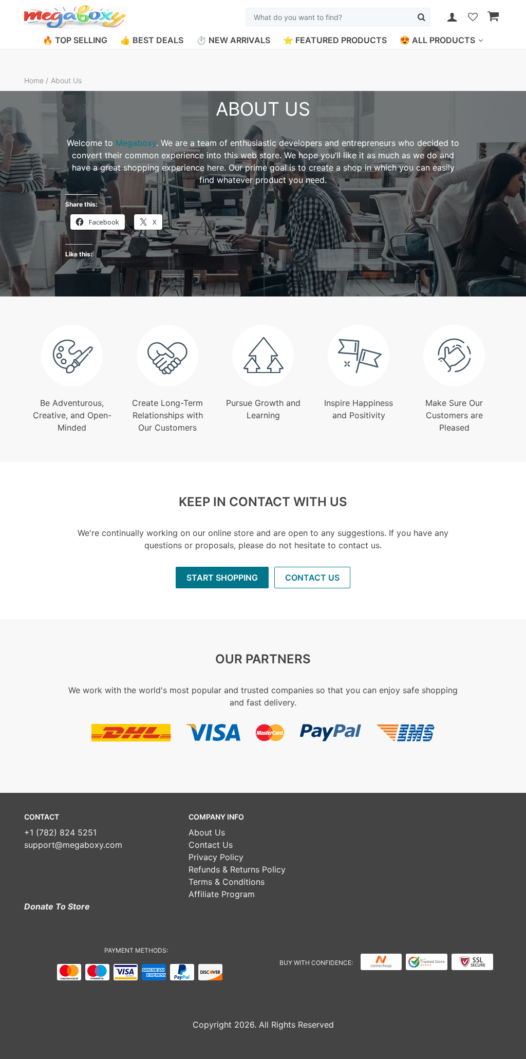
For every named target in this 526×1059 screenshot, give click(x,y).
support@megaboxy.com (73, 845)
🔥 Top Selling (75, 40)
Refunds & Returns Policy (237, 869)
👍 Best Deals (151, 40)
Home (35, 80)
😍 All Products (437, 40)
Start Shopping (222, 577)
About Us (207, 832)
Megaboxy (136, 143)
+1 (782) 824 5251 (60, 832)
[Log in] (452, 17)
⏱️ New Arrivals (233, 40)
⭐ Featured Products (335, 40)
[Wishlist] (473, 17)
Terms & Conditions (227, 882)
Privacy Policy (216, 857)
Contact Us (312, 577)
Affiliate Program (222, 894)
